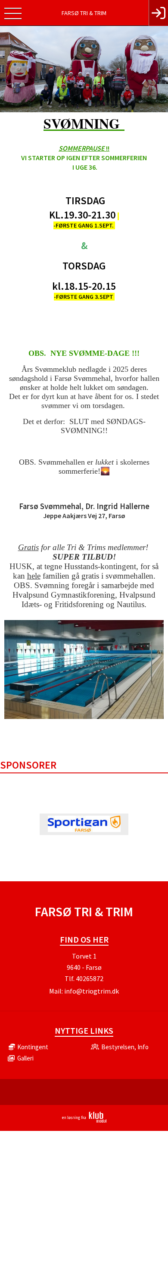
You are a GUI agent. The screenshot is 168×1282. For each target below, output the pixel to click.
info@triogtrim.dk (91, 991)
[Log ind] (158, 13)
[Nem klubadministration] (84, 1121)
